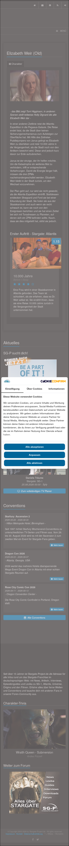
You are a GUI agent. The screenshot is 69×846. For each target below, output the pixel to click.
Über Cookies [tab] (34, 388)
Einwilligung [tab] (12, 388)
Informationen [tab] (57, 388)
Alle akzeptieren (34, 446)
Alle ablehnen (34, 463)
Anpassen (34, 455)
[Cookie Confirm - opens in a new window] (53, 381)
